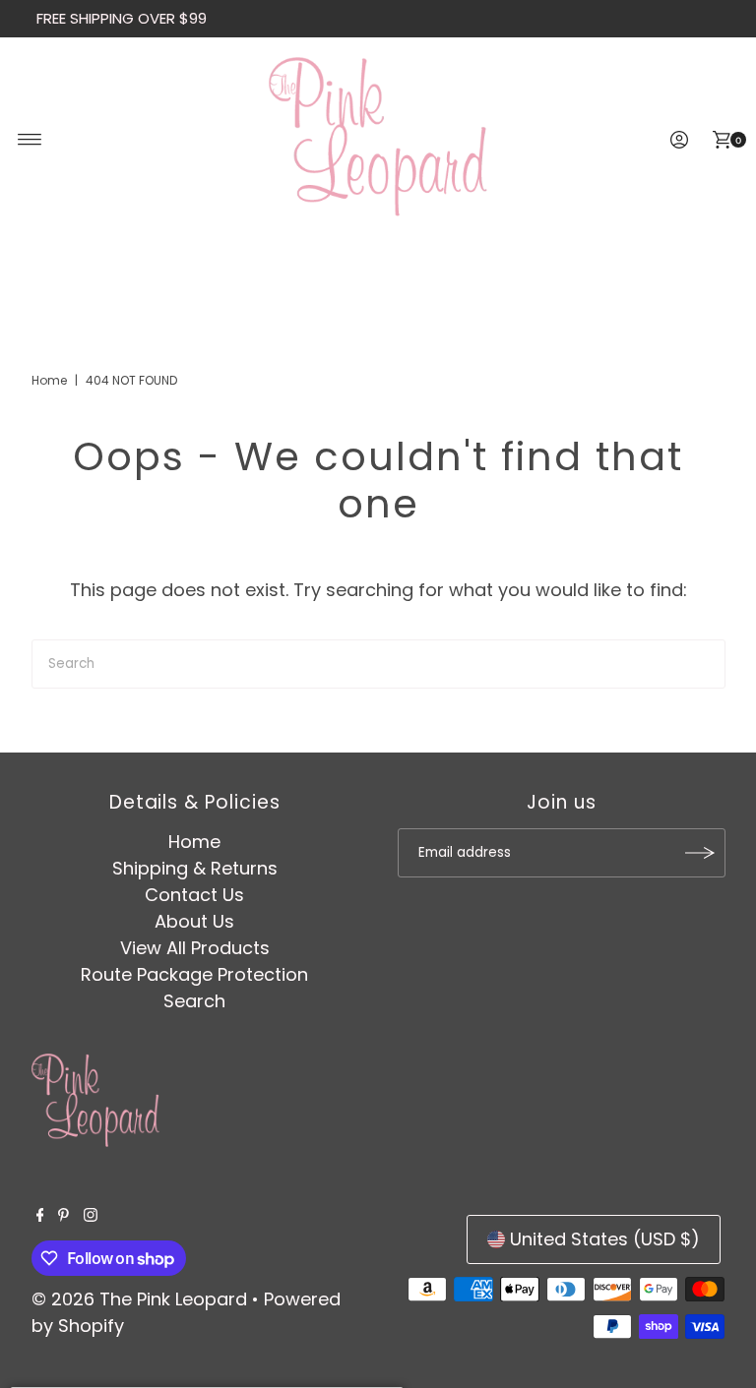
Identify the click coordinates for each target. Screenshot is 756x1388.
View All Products (195, 947)
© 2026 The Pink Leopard (139, 1299)
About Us (194, 921)
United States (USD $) (605, 1239)
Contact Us (194, 894)
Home (49, 380)
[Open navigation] (30, 139)
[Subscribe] (700, 852)
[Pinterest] (63, 1216)
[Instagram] (90, 1216)
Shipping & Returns (195, 868)
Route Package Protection (194, 974)
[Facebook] (40, 1216)
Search (194, 1001)
